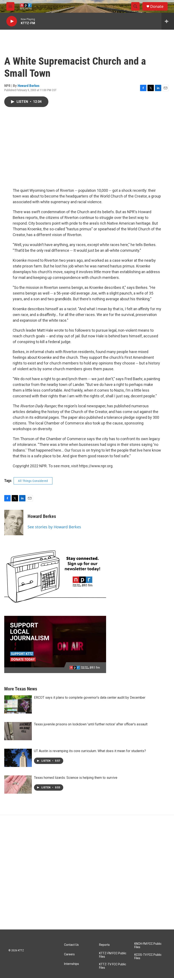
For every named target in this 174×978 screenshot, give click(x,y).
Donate (156, 6)
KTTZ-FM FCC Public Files (112, 955)
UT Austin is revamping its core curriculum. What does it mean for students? (90, 751)
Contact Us (71, 944)
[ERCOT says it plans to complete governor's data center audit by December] (18, 704)
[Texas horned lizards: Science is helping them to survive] (18, 784)
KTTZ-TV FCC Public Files (112, 966)
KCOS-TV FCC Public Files (147, 956)
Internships (71, 963)
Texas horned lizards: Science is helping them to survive (75, 778)
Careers (69, 954)
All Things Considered (33, 481)
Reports (104, 944)
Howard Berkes (28, 85)
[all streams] (167, 21)
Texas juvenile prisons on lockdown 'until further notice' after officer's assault (90, 724)
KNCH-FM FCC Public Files (147, 945)
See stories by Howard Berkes (54, 526)
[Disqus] (87, 872)
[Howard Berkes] (13, 522)
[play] (11, 21)
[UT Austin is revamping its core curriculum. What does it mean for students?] (18, 758)
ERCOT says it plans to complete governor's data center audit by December (89, 698)
